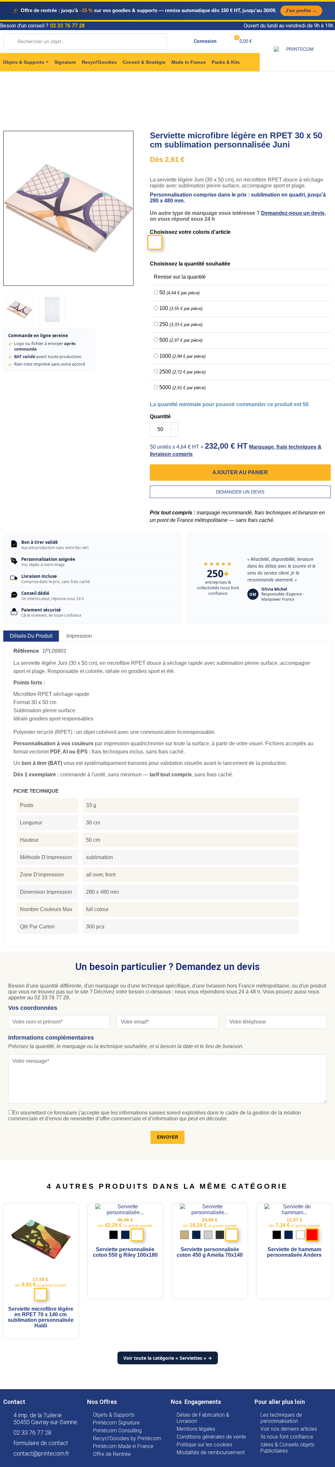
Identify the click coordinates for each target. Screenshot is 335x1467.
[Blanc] (40, 1295)
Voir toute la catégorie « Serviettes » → (167, 1358)
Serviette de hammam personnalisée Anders (294, 1252)
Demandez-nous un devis (293, 213)
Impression (79, 636)
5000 (182, 387)
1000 (182, 356)
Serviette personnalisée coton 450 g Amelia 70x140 (210, 1252)
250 (181, 324)
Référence (26, 651)
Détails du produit (31, 636)
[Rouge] (312, 1235)
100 (181, 308)
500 (181, 340)
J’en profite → (301, 10)
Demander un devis (240, 491)
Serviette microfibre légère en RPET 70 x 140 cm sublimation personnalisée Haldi (41, 1317)
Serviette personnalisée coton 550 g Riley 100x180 (125, 1252)
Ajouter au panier (240, 472)
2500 (182, 371)
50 (179, 292)
